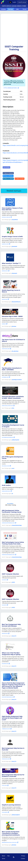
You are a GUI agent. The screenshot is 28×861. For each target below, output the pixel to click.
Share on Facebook (8, 173)
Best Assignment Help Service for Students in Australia (13, 775)
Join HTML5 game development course (12, 457)
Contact (23, 858)
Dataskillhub (15, 219)
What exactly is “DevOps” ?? (11, 263)
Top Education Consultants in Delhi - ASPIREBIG (12, 369)
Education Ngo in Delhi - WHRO (12, 316)
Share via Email (20, 178)
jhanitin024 (14, 246)
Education (6, 167)
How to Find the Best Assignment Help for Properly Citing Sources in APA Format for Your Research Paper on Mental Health (13, 685)
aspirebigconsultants (17, 379)
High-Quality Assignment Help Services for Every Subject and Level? (12, 718)
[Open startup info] (10, 202)
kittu (13, 408)
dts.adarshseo (15, 351)
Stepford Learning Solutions (11, 805)
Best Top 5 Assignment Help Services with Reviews (11, 625)
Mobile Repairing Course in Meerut (11, 291)
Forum (24, 9)
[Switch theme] (10, 2)
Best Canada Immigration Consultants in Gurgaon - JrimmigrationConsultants (11, 833)
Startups (10, 9)
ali (12, 493)
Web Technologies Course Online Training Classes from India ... (13, 543)
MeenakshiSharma (16, 301)
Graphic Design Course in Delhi (12, 236)
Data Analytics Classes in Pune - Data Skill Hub (12, 209)
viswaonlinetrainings (17, 525)
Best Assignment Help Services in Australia (13, 749)
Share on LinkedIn (9, 178)
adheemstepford (16, 814)
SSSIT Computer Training (14, 48)
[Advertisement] (14, 30)
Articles (3, 9)
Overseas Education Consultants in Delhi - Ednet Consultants (13, 397)
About (3, 856)
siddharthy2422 (15, 439)
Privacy (23, 856)
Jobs (17, 9)
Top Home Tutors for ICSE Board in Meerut (13, 340)
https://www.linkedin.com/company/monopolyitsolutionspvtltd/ (14, 145)
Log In (14, 2)
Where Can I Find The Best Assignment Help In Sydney (11, 653)
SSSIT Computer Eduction (10, 574)
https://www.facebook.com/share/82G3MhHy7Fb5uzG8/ (14, 153)
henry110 (14, 636)
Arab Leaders (6, 485)
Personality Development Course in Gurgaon (13, 426)
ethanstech (14, 273)
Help (8, 856)
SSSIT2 (13, 582)
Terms (3, 858)
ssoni (13, 468)
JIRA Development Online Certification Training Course (11, 511)
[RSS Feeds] (13, 857)
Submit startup (22, 2)
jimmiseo (14, 326)
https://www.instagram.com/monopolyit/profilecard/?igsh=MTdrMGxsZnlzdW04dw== (14, 161)
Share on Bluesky (9, 175)
